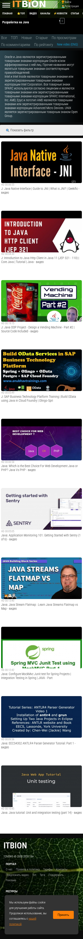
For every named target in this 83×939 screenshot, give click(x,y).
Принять (63, 915)
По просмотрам (64, 37)
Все (4, 37)
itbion (15, 845)
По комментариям (15, 44)
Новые (26, 37)
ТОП (14, 37)
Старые (42, 37)
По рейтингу (43, 44)
